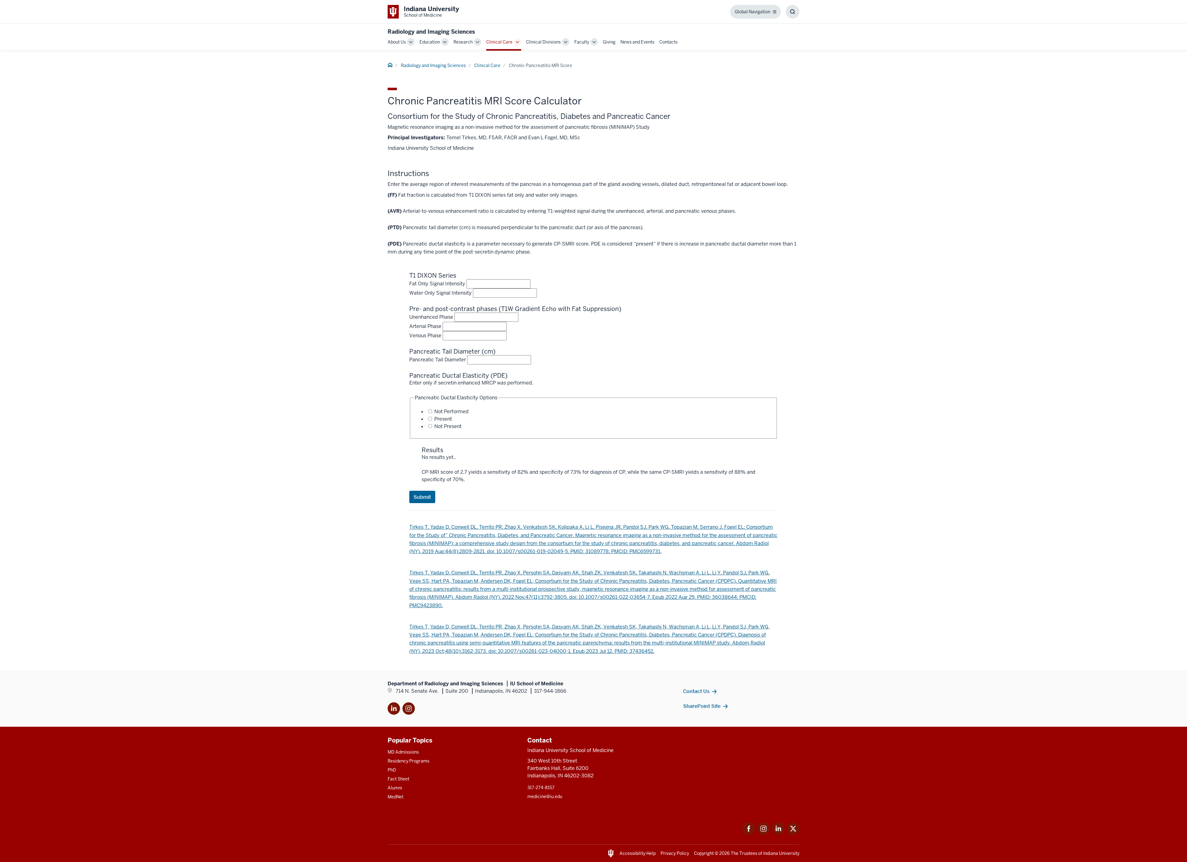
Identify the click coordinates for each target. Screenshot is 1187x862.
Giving (609, 42)
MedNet (395, 797)
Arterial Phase (425, 326)
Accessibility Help (637, 853)
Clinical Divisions (543, 42)
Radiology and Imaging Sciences (431, 31)
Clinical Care (499, 42)
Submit (422, 497)
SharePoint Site (702, 706)
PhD (392, 770)
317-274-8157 (541, 787)
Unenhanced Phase (431, 317)
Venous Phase (425, 335)
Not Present (448, 426)
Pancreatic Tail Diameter (437, 359)
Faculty (581, 42)
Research (463, 42)
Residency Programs (408, 761)
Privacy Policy (675, 853)
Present (443, 419)
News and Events (637, 42)
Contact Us (696, 691)
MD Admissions (403, 752)
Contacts (668, 42)
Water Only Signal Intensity (440, 293)
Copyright (704, 853)
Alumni (395, 788)
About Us (397, 42)
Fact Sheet (398, 779)
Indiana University (781, 853)
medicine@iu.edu (544, 796)
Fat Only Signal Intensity (437, 283)
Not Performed (451, 411)
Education (429, 42)
